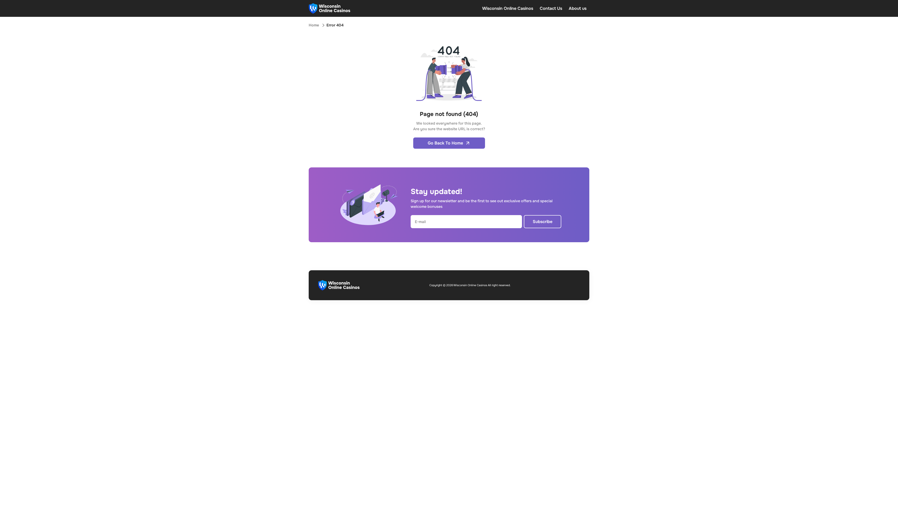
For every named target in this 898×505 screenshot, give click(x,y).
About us (578, 8)
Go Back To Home (445, 143)
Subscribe (542, 221)
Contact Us (551, 8)
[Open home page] (329, 8)
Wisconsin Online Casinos (507, 8)
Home (314, 25)
